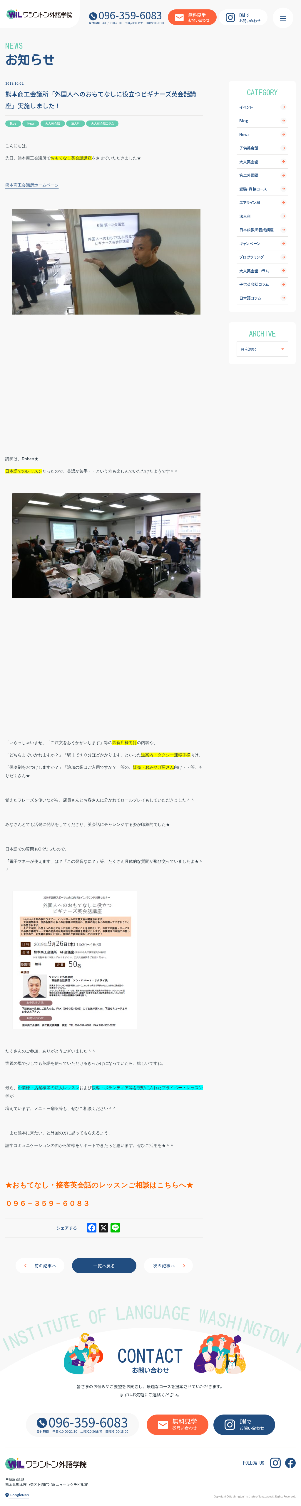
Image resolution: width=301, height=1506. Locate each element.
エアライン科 (249, 202)
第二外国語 (248, 175)
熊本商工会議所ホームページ (32, 185)
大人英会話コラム (254, 271)
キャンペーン (249, 243)
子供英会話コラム (254, 284)
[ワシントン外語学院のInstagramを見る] (275, 1463)
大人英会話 (248, 161)
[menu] (283, 18)
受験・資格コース (253, 189)
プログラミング (251, 257)
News (244, 134)
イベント (246, 107)
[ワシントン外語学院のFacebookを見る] (290, 1463)
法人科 (245, 216)
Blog (243, 120)
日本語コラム (250, 298)
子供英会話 (248, 148)
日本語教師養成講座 (256, 229)
